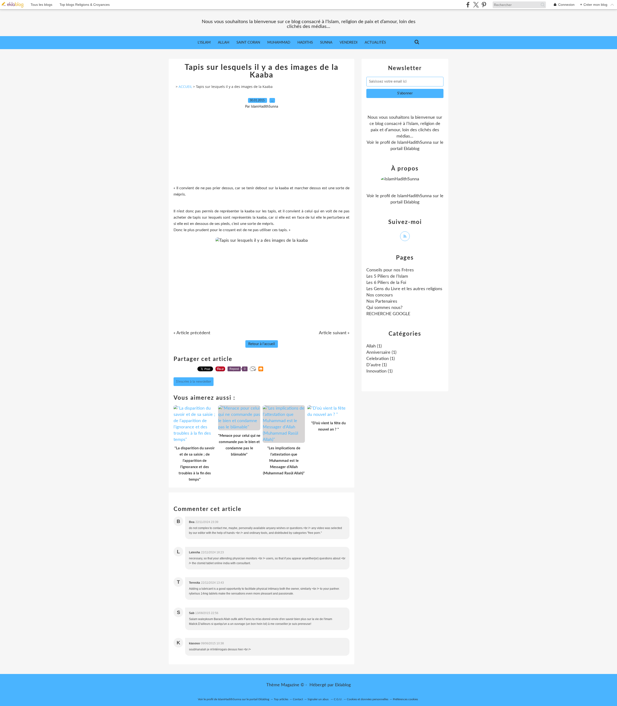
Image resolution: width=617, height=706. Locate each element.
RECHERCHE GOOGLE (388, 314)
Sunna (326, 42)
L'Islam (204, 42)
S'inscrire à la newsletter (193, 381)
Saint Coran (248, 42)
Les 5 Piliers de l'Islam (387, 276)
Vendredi (348, 42)
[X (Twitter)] (476, 4)
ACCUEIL (185, 86)
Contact (298, 699)
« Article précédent (192, 333)
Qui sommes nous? (384, 308)
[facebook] (468, 4)
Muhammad (278, 42)
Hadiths (305, 42)
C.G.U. (338, 699)
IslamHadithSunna (414, 142)
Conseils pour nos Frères (390, 270)
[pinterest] (484, 4)
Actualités (375, 42)
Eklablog (343, 685)
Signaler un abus (318, 699)
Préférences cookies (405, 699)
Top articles (281, 699)
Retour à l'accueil (261, 344)
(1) (374, 346)
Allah (223, 42)
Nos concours (379, 295)
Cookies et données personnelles (367, 699)
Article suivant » (334, 333)
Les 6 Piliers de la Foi (386, 283)
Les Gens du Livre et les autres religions (404, 289)
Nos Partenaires (381, 301)
